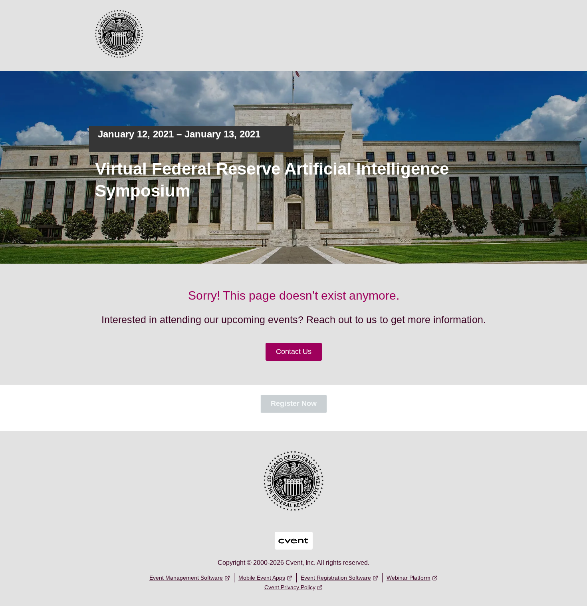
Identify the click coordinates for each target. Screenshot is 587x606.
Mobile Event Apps (261, 577)
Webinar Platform (408, 577)
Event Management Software (186, 577)
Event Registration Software (336, 577)
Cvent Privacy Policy (289, 587)
